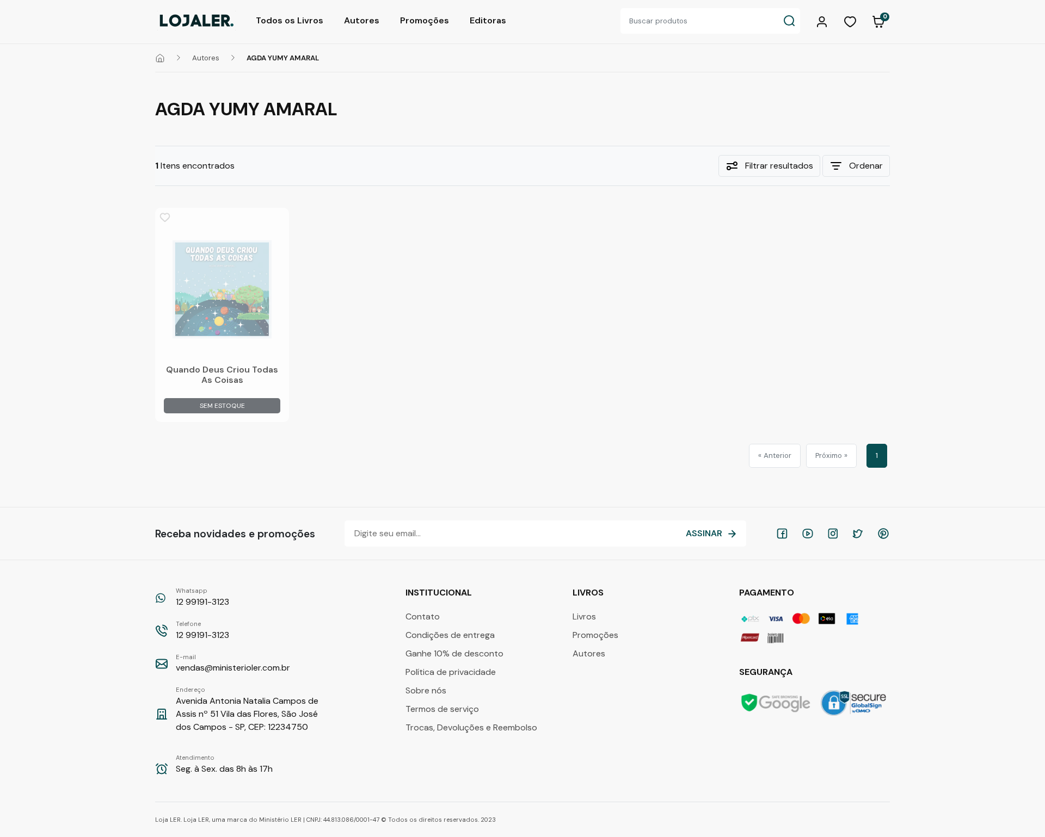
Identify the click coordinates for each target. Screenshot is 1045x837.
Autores (361, 20)
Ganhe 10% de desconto (454, 653)
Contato (422, 616)
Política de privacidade (450, 672)
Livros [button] (589, 592)
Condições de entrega (450, 635)
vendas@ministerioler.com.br (233, 663)
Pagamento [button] (767, 592)
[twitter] (858, 533)
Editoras (488, 20)
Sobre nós (425, 690)
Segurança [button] (767, 672)
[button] (823, 21)
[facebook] (782, 533)
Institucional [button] (439, 592)
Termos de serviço (442, 709)
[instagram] (833, 533)
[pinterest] (883, 533)
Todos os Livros (289, 20)
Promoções (424, 20)
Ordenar (866, 165)
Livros (584, 616)
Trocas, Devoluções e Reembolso (471, 727)
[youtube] (808, 533)
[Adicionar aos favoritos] (164, 217)
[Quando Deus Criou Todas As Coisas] (222, 289)
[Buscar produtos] (789, 21)
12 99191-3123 (202, 597)
